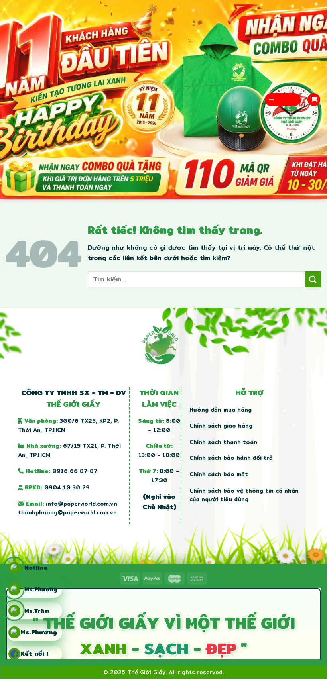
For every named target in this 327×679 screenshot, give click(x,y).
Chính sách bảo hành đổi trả (231, 457)
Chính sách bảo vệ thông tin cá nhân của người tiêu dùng (244, 495)
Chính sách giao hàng (220, 425)
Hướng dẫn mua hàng (220, 409)
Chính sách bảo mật (218, 474)
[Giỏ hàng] (313, 99)
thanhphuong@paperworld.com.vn (67, 512)
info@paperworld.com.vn (81, 503)
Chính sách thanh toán (223, 442)
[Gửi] (313, 279)
